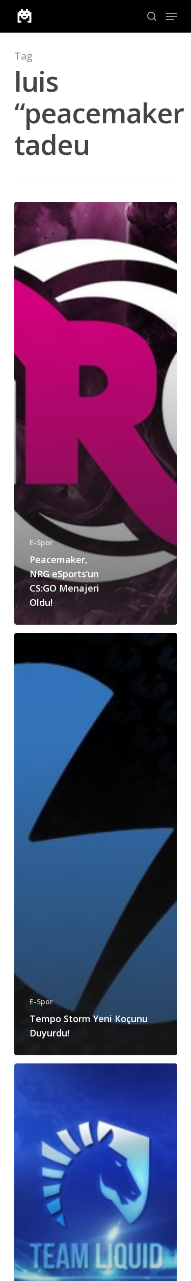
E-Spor (41, 542)
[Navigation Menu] (171, 16)
